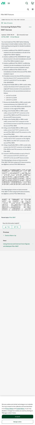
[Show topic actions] (30, 27)
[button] (16, 23)
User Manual (15, 37)
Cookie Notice (20, 408)
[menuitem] (26, 3)
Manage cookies (17, 422)
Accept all (17, 416)
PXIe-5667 (6, 37)
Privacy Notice (9, 408)
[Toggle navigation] (9, 3)
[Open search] (27, 9)
